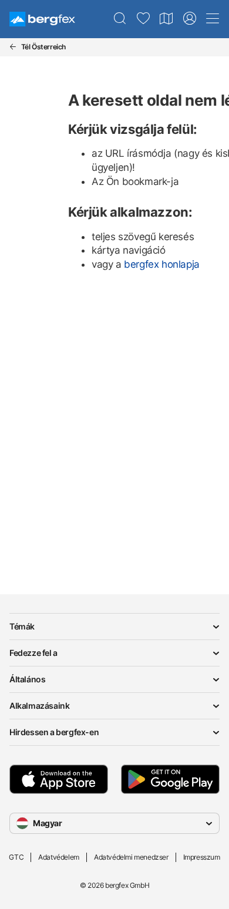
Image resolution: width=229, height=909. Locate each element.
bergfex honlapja (162, 264)
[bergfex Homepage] (42, 19)
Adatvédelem (58, 857)
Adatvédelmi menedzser (131, 857)
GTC (16, 857)
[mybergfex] (189, 19)
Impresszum (201, 857)
